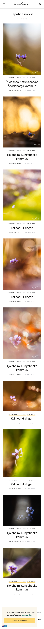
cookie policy (27, 615)
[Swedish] (5, 626)
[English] (3, 626)
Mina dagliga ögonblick (17, 77)
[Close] (35, 609)
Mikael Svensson (15, 90)
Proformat (31, 77)
